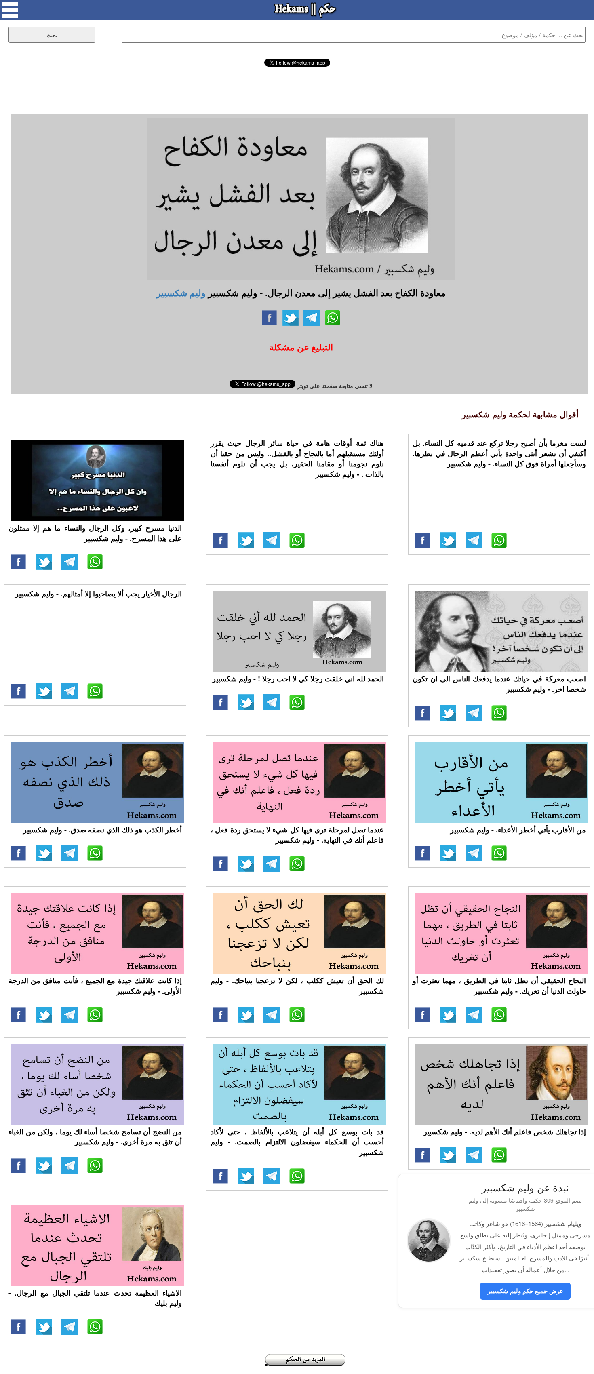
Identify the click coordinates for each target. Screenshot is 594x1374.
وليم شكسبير (181, 292)
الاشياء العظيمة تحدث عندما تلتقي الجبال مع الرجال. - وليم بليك (95, 1298)
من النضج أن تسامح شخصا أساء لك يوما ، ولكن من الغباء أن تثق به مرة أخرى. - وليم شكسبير (95, 1136)
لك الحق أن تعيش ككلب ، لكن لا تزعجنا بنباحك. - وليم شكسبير (297, 985)
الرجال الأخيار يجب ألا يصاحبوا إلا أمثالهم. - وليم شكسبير (98, 593)
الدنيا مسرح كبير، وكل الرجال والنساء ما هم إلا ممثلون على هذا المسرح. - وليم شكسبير (95, 533)
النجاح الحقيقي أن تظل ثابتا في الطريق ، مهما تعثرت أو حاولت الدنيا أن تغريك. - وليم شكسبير (499, 985)
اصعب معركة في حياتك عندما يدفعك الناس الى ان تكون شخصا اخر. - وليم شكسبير (499, 683)
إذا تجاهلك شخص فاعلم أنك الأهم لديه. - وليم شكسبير (504, 1131)
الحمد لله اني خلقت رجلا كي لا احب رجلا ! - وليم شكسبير (298, 678)
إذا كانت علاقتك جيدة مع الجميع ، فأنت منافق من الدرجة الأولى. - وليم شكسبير (95, 985)
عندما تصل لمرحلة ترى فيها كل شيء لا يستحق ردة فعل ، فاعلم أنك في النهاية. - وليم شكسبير (297, 834)
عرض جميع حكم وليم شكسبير (525, 1290)
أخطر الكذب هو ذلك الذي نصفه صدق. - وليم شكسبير (102, 829)
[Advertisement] (297, 89)
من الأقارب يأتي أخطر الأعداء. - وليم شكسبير (518, 829)
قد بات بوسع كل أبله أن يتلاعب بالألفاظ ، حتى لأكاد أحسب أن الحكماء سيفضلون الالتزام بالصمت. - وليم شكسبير (297, 1141)
